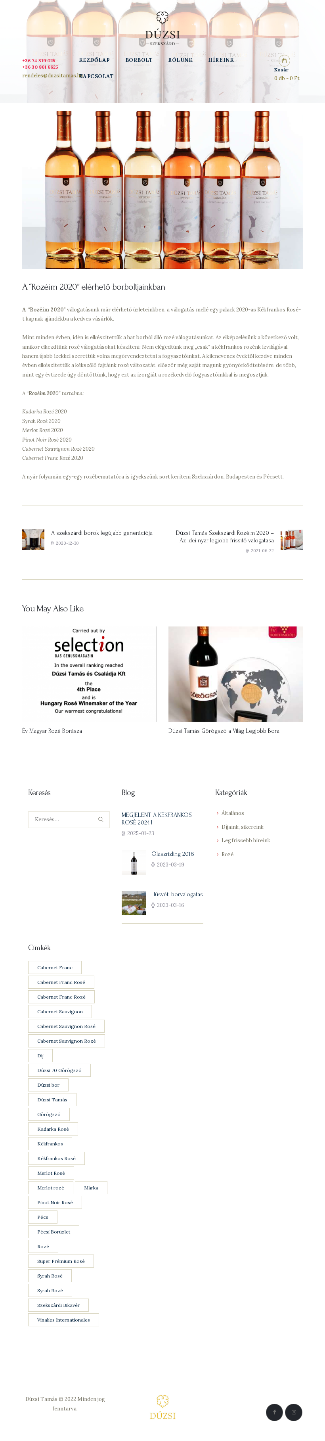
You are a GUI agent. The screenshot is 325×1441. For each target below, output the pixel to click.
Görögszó (49, 1114)
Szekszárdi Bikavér (58, 1305)
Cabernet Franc (55, 967)
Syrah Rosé (50, 1276)
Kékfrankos (50, 1144)
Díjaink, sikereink (243, 827)
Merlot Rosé (51, 1173)
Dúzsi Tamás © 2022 (50, 1399)
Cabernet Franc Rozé (61, 997)
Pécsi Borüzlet (53, 1232)
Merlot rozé (50, 1188)
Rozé (227, 854)
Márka (91, 1188)
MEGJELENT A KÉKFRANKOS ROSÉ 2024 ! (157, 819)
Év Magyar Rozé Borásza (52, 731)
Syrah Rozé (50, 1290)
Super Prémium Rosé (61, 1261)
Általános (233, 813)
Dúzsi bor (48, 1085)
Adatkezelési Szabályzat (65, 1417)
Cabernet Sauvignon (60, 1011)
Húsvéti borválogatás (177, 894)
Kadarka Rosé (53, 1129)
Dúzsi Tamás (52, 1100)
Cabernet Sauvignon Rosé (66, 1026)
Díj (40, 1056)
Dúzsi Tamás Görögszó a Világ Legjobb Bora (223, 731)
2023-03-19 (170, 864)
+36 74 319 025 (38, 60)
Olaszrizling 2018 (172, 854)
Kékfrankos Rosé (56, 1158)
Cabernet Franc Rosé (61, 982)
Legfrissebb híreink (246, 840)
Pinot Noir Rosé (55, 1202)
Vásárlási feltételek (65, 1427)
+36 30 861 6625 (40, 67)
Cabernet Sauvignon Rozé (66, 1041)
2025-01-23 (140, 833)
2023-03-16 (170, 905)
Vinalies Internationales (63, 1320)
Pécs (42, 1217)
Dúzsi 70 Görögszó (59, 1070)
